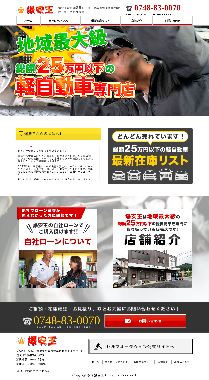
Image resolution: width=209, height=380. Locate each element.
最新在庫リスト (100, 20)
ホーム (28, 20)
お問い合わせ (172, 20)
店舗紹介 (136, 20)
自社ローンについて (60, 20)
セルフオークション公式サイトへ (140, 346)
